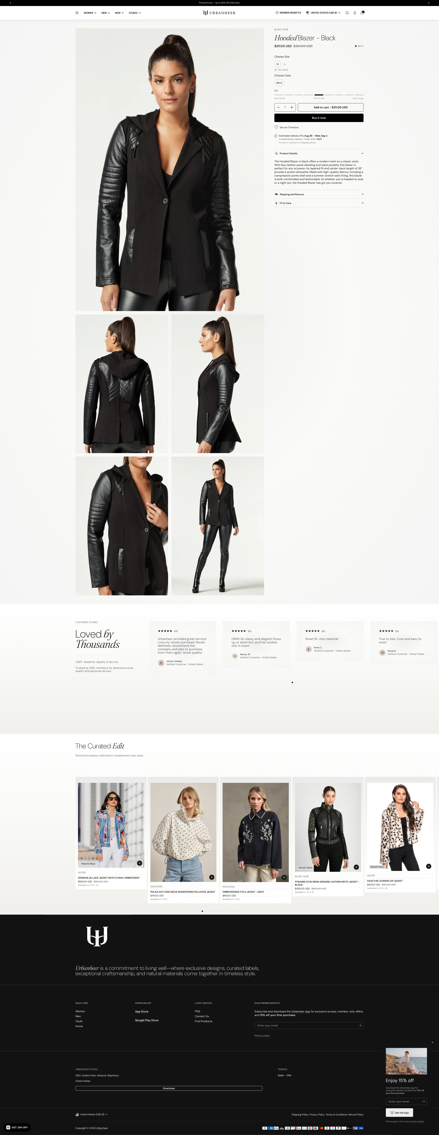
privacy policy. (417, 1121)
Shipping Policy (300, 1114)
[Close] (432, 1042)
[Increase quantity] (293, 107)
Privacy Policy (317, 1114)
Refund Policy (356, 1114)
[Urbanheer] (219, 12)
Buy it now (319, 117)
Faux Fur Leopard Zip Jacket (385, 880)
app (413, 1088)
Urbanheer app (300, 1011)
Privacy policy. (262, 1035)
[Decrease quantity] (277, 107)
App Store (141, 1011)
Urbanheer (102, 1128)
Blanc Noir (281, 29)
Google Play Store (146, 1020)
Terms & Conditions (336, 1114)
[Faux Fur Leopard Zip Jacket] (400, 827)
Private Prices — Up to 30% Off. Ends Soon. (219, 3)
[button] (347, 12)
